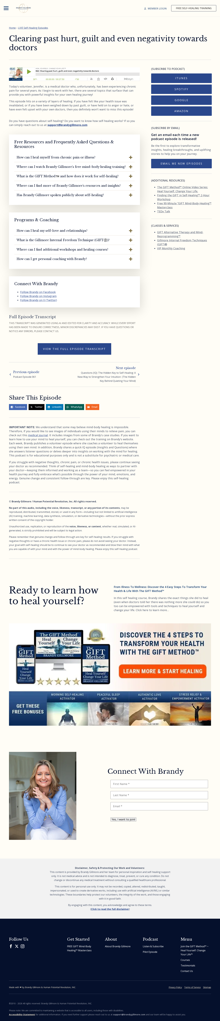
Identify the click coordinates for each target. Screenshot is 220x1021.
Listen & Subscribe (153, 946)
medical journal (38, 435)
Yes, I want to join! (123, 819)
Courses (185, 960)
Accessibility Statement (22, 1014)
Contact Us (187, 971)
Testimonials (188, 965)
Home (12, 27)
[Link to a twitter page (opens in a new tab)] (17, 946)
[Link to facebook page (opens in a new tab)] (11, 946)
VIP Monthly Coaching (171, 248)
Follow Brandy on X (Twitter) (38, 300)
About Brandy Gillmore (118, 946)
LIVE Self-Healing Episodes (33, 27)
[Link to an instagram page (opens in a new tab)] (22, 946)
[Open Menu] (6, 8)
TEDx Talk (163, 211)
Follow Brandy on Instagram (38, 296)
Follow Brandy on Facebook (38, 292)
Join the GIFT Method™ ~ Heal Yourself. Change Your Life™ (194, 950)
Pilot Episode (150, 952)
